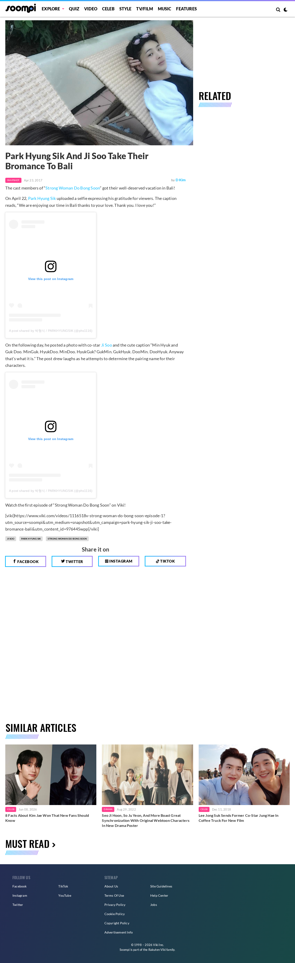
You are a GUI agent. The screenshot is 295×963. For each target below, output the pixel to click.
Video (90, 8)
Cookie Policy (114, 914)
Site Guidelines (161, 886)
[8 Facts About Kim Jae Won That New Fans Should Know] (50, 774)
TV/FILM (144, 8)
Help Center (159, 895)
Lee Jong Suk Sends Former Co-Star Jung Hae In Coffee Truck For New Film (239, 818)
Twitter (74, 561)
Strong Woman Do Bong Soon (72, 187)
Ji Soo (106, 344)
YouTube (64, 895)
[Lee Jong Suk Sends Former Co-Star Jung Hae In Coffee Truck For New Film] (244, 774)
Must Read (27, 843)
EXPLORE (51, 8)
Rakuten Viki (157, 949)
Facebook (28, 561)
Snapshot (13, 180)
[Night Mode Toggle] (286, 10)
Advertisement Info (118, 932)
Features (186, 8)
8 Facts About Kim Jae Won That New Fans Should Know (47, 818)
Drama (108, 809)
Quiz (74, 8)
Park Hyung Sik (42, 198)
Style (125, 8)
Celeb (108, 8)
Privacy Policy (115, 905)
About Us (111, 886)
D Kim (181, 180)
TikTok (63, 886)
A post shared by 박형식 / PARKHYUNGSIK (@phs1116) (50, 331)
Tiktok (167, 561)
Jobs (153, 905)
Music (164, 8)
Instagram (121, 561)
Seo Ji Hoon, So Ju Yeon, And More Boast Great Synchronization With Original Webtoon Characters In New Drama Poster (145, 820)
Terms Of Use (114, 895)
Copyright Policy (116, 923)
